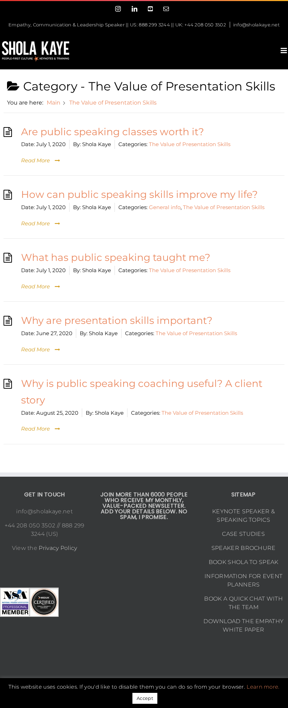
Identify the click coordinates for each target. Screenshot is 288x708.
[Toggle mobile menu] (284, 50)
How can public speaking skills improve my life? (139, 194)
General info (165, 207)
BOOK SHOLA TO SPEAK (244, 562)
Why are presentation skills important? (116, 320)
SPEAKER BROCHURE (243, 548)
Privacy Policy (58, 548)
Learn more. (263, 686)
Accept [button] (145, 698)
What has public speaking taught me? (115, 257)
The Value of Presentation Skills (189, 144)
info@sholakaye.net (256, 24)
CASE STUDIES (243, 534)
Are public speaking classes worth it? (112, 132)
